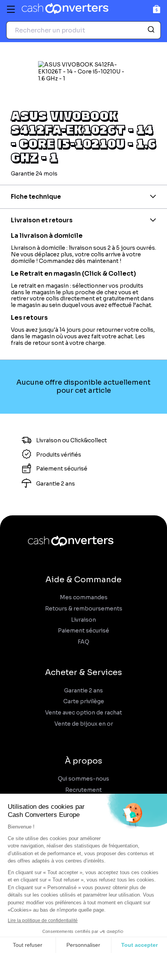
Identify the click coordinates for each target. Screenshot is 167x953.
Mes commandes (84, 597)
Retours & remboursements (83, 608)
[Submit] (152, 30)
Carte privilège (83, 701)
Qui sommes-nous (83, 779)
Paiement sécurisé (83, 630)
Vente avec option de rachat (83, 712)
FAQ (83, 642)
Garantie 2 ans (83, 690)
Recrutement (83, 790)
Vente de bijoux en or (83, 724)
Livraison (83, 620)
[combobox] (83, 30)
